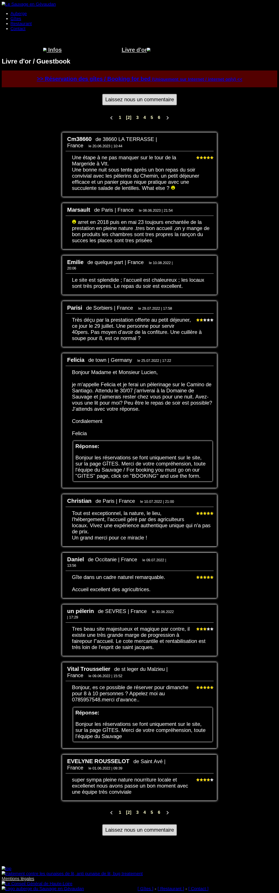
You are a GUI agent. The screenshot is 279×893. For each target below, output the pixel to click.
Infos (54, 49)
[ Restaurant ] (171, 888)
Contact (18, 28)
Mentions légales (18, 878)
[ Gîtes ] (145, 888)
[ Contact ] (198, 888)
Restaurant (21, 23)
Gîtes (15, 18)
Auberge (18, 13)
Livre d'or (134, 49)
